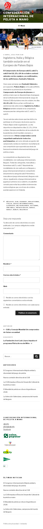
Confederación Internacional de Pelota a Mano (18, 16)
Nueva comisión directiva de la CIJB (16, 378)
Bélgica (10, 201)
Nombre (7, 264)
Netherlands (22, 205)
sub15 (32, 207)
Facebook (7, 429)
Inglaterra (33, 201)
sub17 (9, 209)
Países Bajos (22, 207)
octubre (34, 205)
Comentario (8, 234)
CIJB (21, 54)
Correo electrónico (12, 275)
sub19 (16, 209)
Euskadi (23, 201)
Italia (9, 203)
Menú (23, 26)
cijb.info (6, 424)
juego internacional (23, 203)
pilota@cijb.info (9, 427)
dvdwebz (23, 524)
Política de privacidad (11, 524)
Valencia (24, 209)
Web (5, 286)
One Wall (10, 207)
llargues (10, 205)
